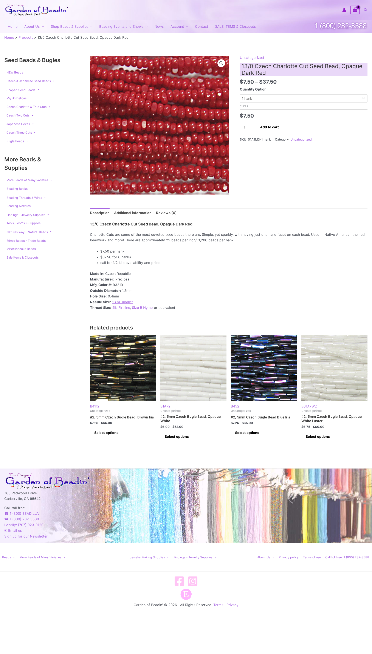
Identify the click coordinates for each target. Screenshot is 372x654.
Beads (6, 557)
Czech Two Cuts (17, 115)
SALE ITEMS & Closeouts (235, 26)
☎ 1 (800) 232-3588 (21, 519)
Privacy (232, 605)
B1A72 (165, 406)
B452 (235, 406)
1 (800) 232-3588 (341, 25)
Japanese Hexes (18, 124)
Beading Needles (18, 206)
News (159, 26)
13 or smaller (122, 302)
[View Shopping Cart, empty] (355, 10)
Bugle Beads (15, 141)
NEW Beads (14, 72)
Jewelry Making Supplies (147, 557)
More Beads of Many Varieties (27, 180)
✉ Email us (13, 530)
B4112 (94, 406)
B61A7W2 (309, 406)
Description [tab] (100, 213)
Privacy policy (289, 557)
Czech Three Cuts (19, 132)
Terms (218, 605)
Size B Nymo (142, 307)
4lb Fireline (121, 307)
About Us (32, 26)
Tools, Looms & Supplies (23, 223)
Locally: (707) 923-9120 (23, 525)
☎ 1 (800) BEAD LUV (22, 513)
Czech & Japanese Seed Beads (28, 81)
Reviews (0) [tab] (166, 213)
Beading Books (17, 188)
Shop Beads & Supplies (69, 26)
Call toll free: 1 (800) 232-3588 (347, 557)
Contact (201, 26)
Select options (106, 432)
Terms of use (312, 557)
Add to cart (269, 127)
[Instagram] (192, 581)
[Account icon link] (344, 10)
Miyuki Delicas (16, 98)
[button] (366, 10)
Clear (244, 106)
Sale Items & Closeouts (22, 257)
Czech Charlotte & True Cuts (26, 107)
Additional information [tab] (133, 213)
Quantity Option (253, 89)
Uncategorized (252, 57)
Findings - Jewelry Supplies (193, 557)
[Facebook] (179, 581)
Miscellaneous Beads (21, 249)
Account (177, 26)
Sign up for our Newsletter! (26, 536)
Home (12, 26)
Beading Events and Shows (121, 26)
